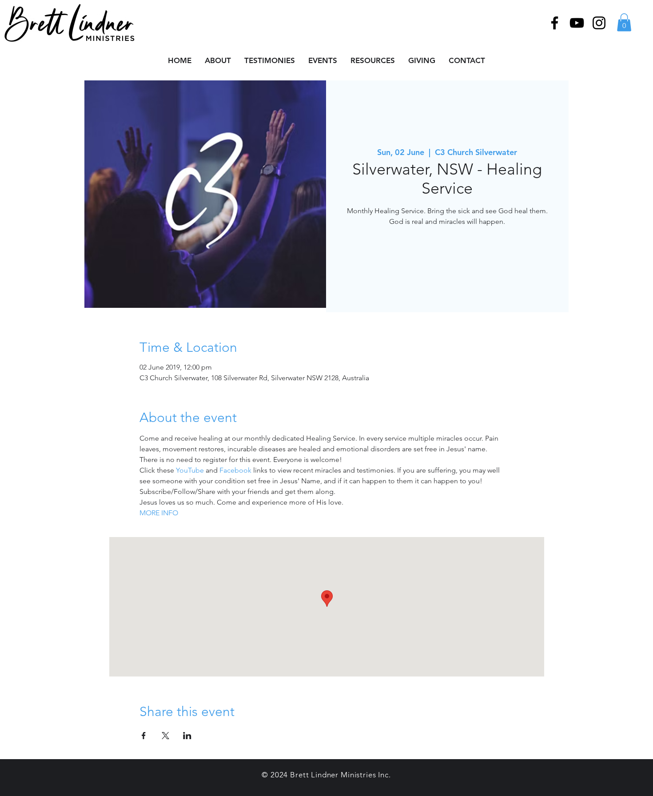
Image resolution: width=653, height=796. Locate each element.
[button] (624, 22)
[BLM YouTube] (576, 23)
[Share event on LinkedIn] (187, 735)
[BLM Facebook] (554, 23)
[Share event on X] (165, 735)
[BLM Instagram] (599, 23)
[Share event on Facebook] (143, 735)
